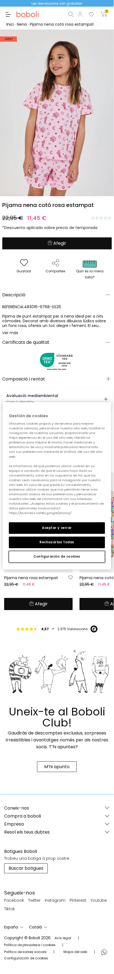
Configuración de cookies (56, 556)
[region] (57, 486)
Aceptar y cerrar (57, 528)
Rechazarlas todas (56, 542)
